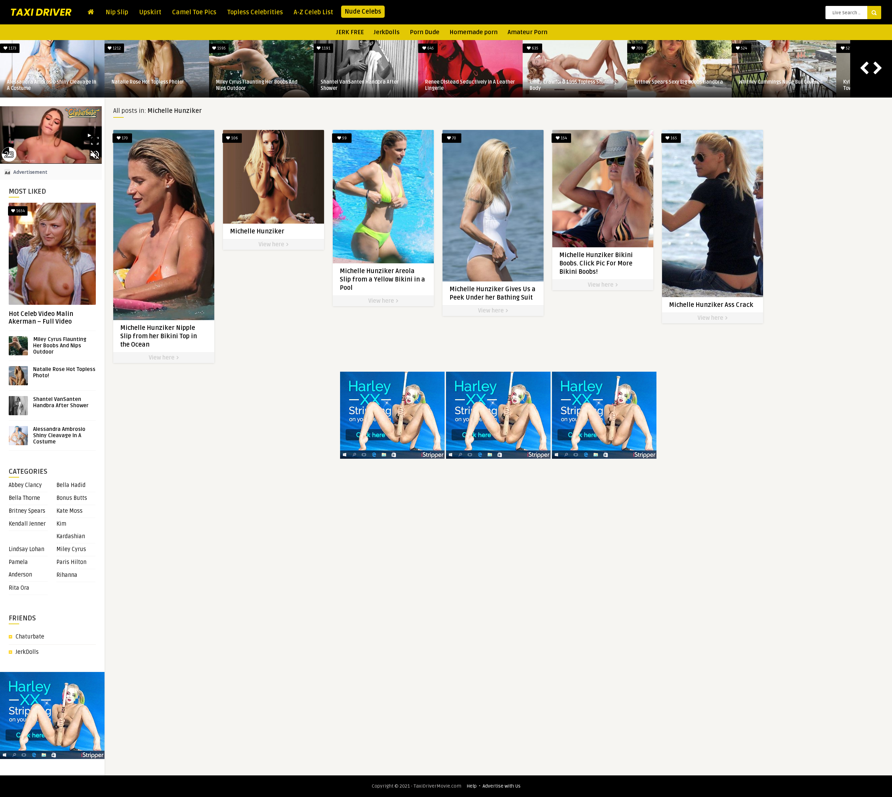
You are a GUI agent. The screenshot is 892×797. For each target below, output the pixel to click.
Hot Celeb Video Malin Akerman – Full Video (41, 317)
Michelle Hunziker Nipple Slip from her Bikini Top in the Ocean (158, 336)
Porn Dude (424, 32)
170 (124, 138)
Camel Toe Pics (194, 12)
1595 (639, 48)
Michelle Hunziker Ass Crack (711, 305)
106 (234, 138)
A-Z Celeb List (313, 12)
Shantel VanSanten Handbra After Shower (778, 85)
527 (11, 48)
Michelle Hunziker (257, 231)
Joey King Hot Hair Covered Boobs (358, 82)
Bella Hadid (71, 485)
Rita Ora (19, 588)
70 (453, 138)
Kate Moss (69, 511)
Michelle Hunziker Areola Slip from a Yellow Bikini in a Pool (382, 279)
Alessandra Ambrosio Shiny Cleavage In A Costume (469, 85)
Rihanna (66, 575)
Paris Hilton (71, 562)
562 (116, 48)
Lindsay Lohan (26, 549)
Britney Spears (27, 511)
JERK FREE (350, 32)
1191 (743, 48)
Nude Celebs (363, 11)
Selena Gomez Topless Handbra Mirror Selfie (155, 85)
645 (848, 48)
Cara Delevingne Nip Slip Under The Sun (260, 82)
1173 (430, 48)
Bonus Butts (71, 498)
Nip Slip (117, 12)
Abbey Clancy (25, 485)
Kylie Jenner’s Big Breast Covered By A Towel (49, 85)
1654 (20, 211)
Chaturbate (30, 636)
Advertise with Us (502, 786)
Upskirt (150, 12)
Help (472, 786)
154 (563, 138)
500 (325, 48)
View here (162, 357)
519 (221, 48)
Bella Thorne (24, 498)
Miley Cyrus (71, 549)
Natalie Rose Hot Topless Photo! (566, 82)
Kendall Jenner (27, 523)
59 (344, 138)
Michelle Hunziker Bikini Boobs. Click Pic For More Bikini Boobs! (596, 263)
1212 (534, 48)
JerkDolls (387, 32)
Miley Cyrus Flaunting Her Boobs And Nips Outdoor (675, 85)
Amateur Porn (527, 32)
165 (673, 138)
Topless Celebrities (255, 12)
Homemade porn (473, 32)
